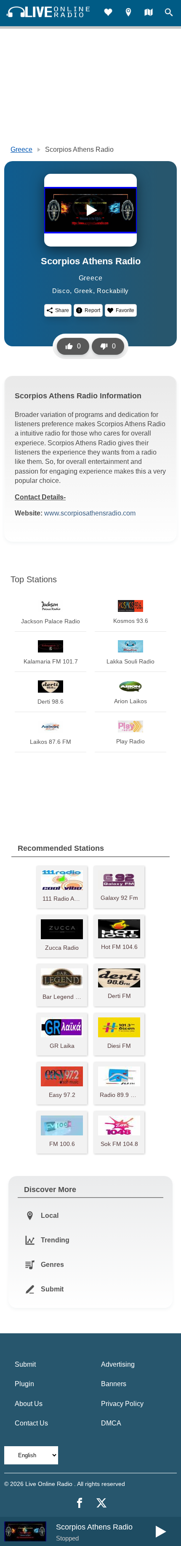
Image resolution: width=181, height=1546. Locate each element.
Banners (113, 1383)
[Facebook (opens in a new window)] (79, 1503)
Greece (21, 149)
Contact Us (31, 1423)
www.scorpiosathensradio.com (90, 513)
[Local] (128, 13)
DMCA (111, 1423)
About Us (29, 1403)
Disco (61, 290)
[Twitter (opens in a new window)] (101, 1503)
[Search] (169, 13)
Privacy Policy (122, 1403)
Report (92, 310)
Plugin (24, 1383)
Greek (83, 290)
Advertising (118, 1364)
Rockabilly (113, 290)
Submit (25, 1364)
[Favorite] (108, 13)
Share (62, 310)
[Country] (148, 13)
